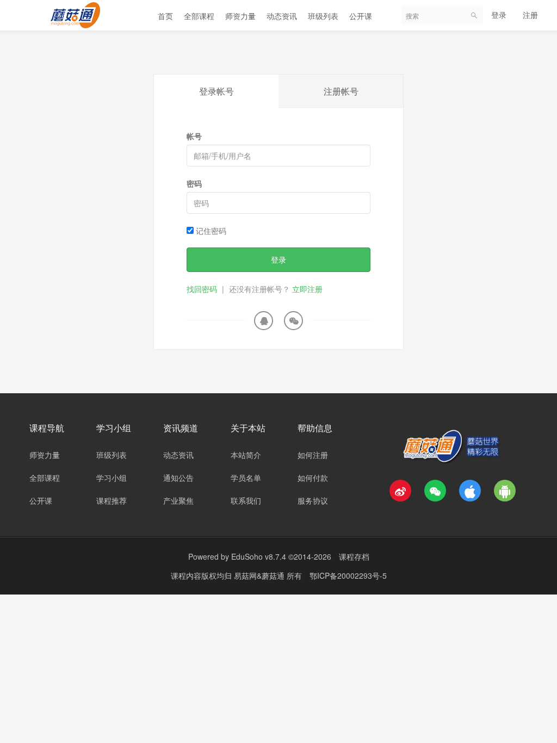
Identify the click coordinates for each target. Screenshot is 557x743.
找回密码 (202, 288)
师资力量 (240, 15)
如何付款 (313, 477)
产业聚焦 (178, 500)
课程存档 (354, 556)
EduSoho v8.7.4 (258, 556)
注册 (530, 14)
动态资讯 (282, 15)
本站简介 (246, 454)
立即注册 (307, 288)
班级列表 (323, 15)
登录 (498, 14)
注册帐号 (341, 91)
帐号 (194, 136)
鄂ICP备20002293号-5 (348, 575)
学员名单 (246, 477)
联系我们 (246, 500)
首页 (165, 15)
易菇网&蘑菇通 (260, 575)
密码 (194, 183)
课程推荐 (111, 500)
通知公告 (178, 477)
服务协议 (313, 500)
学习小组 (111, 477)
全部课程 (199, 15)
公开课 (360, 15)
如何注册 (313, 454)
